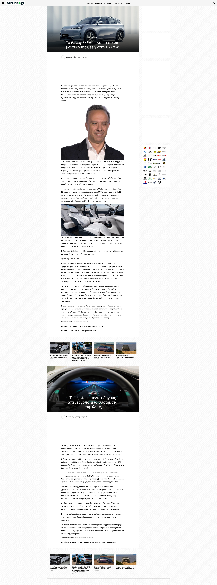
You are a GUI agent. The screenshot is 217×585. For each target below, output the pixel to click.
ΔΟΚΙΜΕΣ (107, 3)
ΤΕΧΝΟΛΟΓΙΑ (118, 3)
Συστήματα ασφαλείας (85, 537)
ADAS (76, 537)
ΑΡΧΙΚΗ (90, 3)
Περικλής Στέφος (71, 57)
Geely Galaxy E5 (83, 322)
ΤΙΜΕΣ (128, 3)
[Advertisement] (156, 88)
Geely (76, 322)
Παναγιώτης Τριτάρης (73, 417)
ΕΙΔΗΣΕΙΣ (98, 3)
